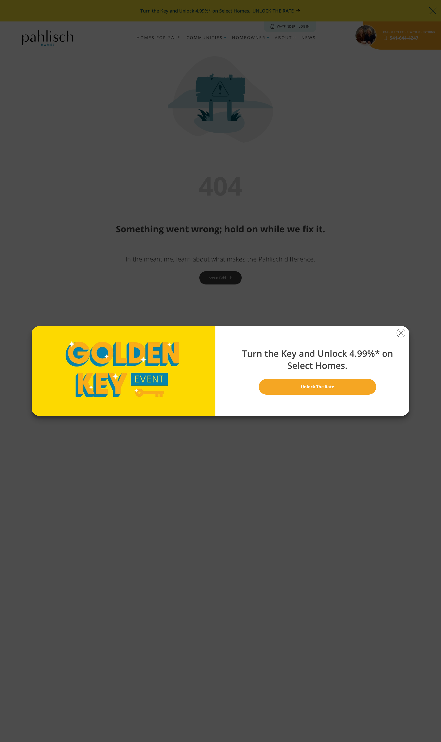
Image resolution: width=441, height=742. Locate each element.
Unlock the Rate (317, 387)
